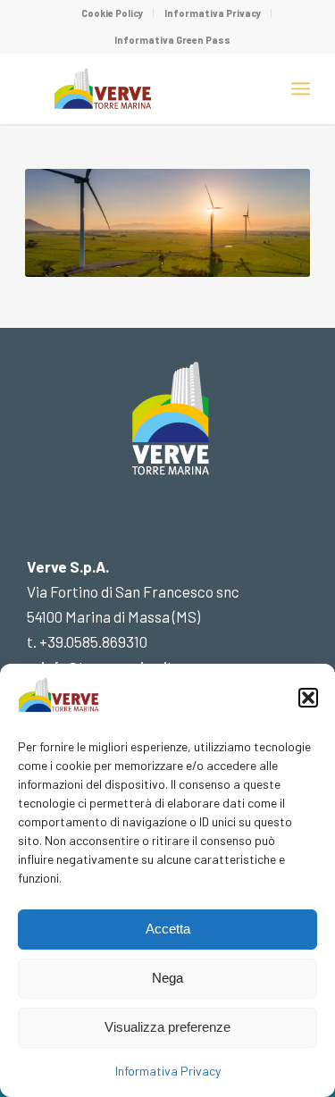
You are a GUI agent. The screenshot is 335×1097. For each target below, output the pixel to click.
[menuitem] (113, 13)
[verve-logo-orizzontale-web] (139, 88)
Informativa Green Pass (172, 40)
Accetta (168, 928)
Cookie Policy (112, 13)
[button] (308, 698)
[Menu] (300, 88)
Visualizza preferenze (167, 1026)
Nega (167, 977)
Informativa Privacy (168, 1070)
